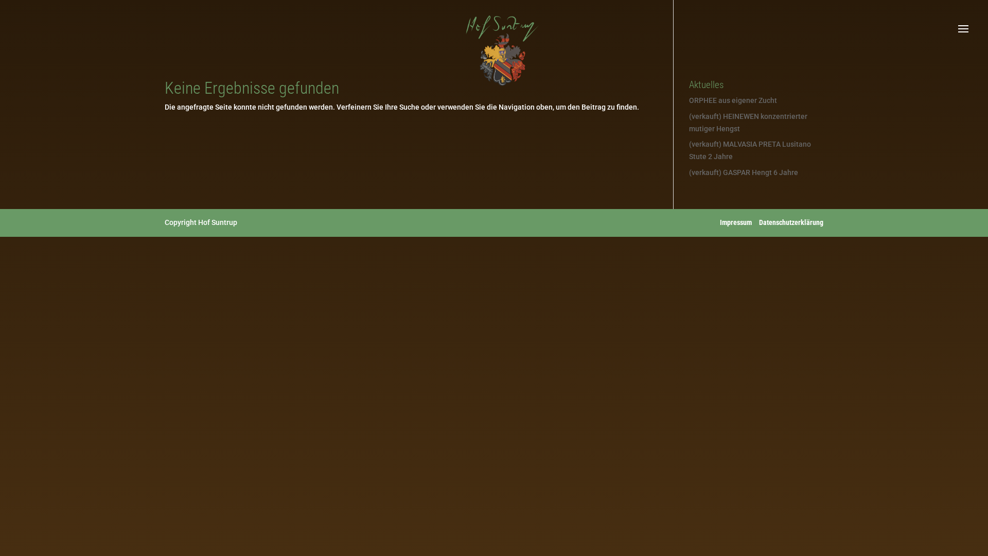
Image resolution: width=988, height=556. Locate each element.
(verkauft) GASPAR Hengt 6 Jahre (743, 172)
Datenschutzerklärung (791, 222)
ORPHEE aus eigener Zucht (733, 100)
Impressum (736, 222)
